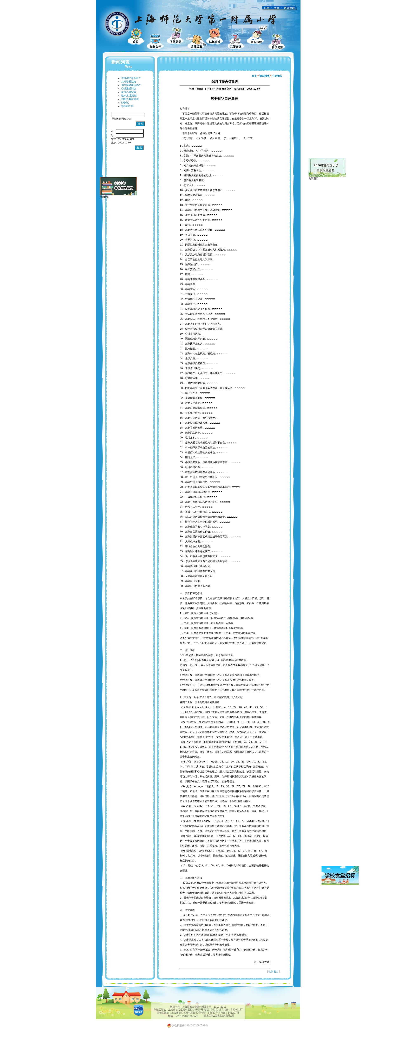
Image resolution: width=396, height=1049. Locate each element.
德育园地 (264, 75)
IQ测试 (125, 102)
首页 (254, 75)
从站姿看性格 (128, 81)
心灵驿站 (277, 75)
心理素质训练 (128, 88)
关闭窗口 (273, 971)
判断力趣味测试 (130, 99)
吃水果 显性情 (129, 95)
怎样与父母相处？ (131, 78)
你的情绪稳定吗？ (131, 85)
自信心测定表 (128, 92)
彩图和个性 (127, 106)
